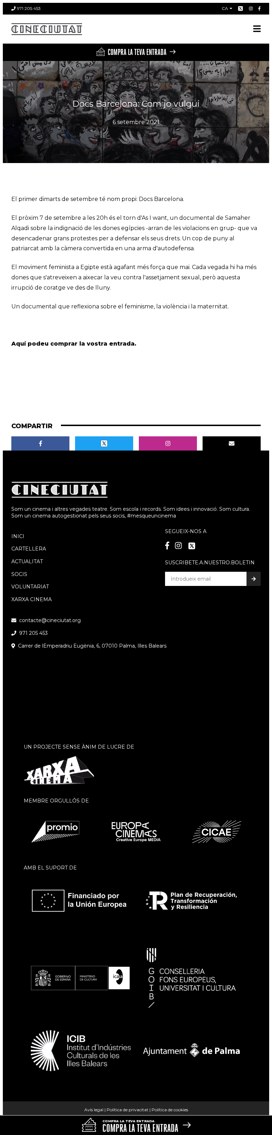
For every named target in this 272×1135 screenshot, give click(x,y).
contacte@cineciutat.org (50, 620)
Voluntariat (30, 586)
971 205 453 (29, 8)
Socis (19, 574)
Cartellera (28, 549)
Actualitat (27, 561)
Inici (17, 536)
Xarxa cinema (31, 599)
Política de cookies (170, 1109)
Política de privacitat (127, 1109)
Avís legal (93, 1109)
